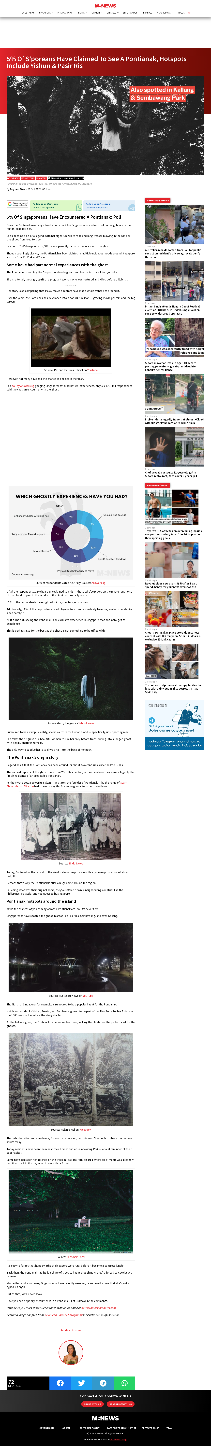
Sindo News (76, 863)
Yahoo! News (86, 723)
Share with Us (92, 1404)
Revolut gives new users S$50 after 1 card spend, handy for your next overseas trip (171, 585)
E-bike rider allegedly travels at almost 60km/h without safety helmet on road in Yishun (174, 421)
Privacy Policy (150, 1428)
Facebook (85, 1129)
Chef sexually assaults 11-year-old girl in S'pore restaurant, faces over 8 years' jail (171, 474)
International (65, 12)
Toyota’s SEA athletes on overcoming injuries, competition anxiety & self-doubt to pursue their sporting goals (174, 534)
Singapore (45, 12)
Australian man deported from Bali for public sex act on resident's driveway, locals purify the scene (173, 253)
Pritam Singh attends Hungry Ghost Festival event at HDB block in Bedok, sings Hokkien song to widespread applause (172, 310)
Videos (181, 12)
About (66, 1428)
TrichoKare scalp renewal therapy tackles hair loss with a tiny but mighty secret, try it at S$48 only (173, 688)
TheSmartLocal (75, 1257)
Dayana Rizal (18, 189)
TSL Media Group (118, 1439)
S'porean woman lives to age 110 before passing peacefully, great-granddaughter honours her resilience (171, 366)
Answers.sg (98, 583)
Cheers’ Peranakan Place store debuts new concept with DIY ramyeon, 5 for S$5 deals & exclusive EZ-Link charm (173, 636)
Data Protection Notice (121, 1428)
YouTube (92, 370)
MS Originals (164, 12)
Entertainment (131, 12)
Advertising (47, 1428)
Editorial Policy (89, 1428)
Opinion (95, 12)
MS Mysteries (27, 178)
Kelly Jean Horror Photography (63, 1315)
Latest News (28, 12)
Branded (147, 12)
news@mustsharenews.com (98, 1308)
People (81, 12)
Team (169, 1428)
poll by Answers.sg (23, 386)
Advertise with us (121, 1404)
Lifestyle (111, 12)
